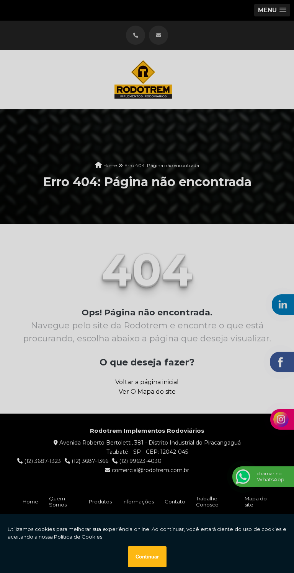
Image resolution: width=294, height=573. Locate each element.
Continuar (147, 557)
